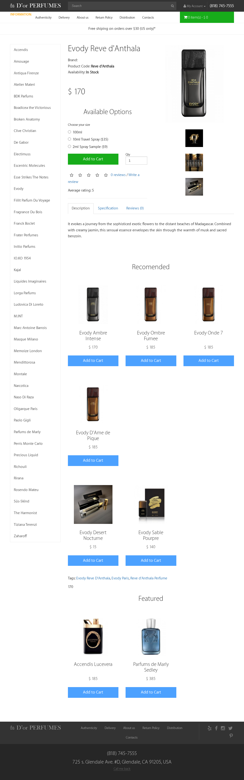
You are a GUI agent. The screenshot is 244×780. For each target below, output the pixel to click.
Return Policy (104, 17)
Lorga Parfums (25, 293)
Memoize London (28, 351)
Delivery (64, 17)
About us (82, 17)
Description (81, 208)
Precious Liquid (26, 455)
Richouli (20, 467)
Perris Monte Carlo (28, 444)
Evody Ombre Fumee (151, 335)
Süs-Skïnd (21, 501)
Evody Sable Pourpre (150, 535)
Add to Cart (93, 159)
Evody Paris (120, 578)
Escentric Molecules (29, 166)
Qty (128, 154)
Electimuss (22, 154)
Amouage (21, 62)
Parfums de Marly (27, 432)
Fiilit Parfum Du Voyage (32, 200)
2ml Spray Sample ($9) (90, 147)
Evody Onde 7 (208, 333)
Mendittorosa (24, 362)
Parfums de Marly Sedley (151, 667)
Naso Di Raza (24, 397)
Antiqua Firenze (26, 73)
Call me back (122, 768)
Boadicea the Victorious (32, 108)
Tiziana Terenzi (25, 525)
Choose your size (79, 125)
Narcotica (21, 386)
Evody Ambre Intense (93, 335)
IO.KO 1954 (22, 258)
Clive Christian (25, 131)
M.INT (18, 316)
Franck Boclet (24, 224)
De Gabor (21, 143)
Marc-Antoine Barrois (30, 328)
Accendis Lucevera (93, 664)
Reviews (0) (135, 208)
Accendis (21, 50)
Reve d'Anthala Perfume (148, 578)
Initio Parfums (24, 247)
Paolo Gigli (22, 420)
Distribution (127, 17)
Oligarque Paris (25, 409)
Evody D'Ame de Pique (93, 435)
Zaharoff (20, 536)
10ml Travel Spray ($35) (90, 139)
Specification (108, 208)
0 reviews (118, 175)
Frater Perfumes (26, 235)
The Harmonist (25, 513)
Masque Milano (26, 339)
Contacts (148, 17)
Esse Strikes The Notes (31, 177)
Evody (18, 189)
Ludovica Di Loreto (28, 305)
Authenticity (43, 17)
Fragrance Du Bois (28, 212)
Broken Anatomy (27, 119)
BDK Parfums (23, 96)
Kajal (17, 270)
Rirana (18, 478)
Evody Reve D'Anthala (93, 578)
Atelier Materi (24, 85)
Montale (20, 374)
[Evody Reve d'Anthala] (194, 84)
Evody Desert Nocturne (93, 535)
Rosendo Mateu (26, 490)
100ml (77, 132)
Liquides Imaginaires (30, 281)
